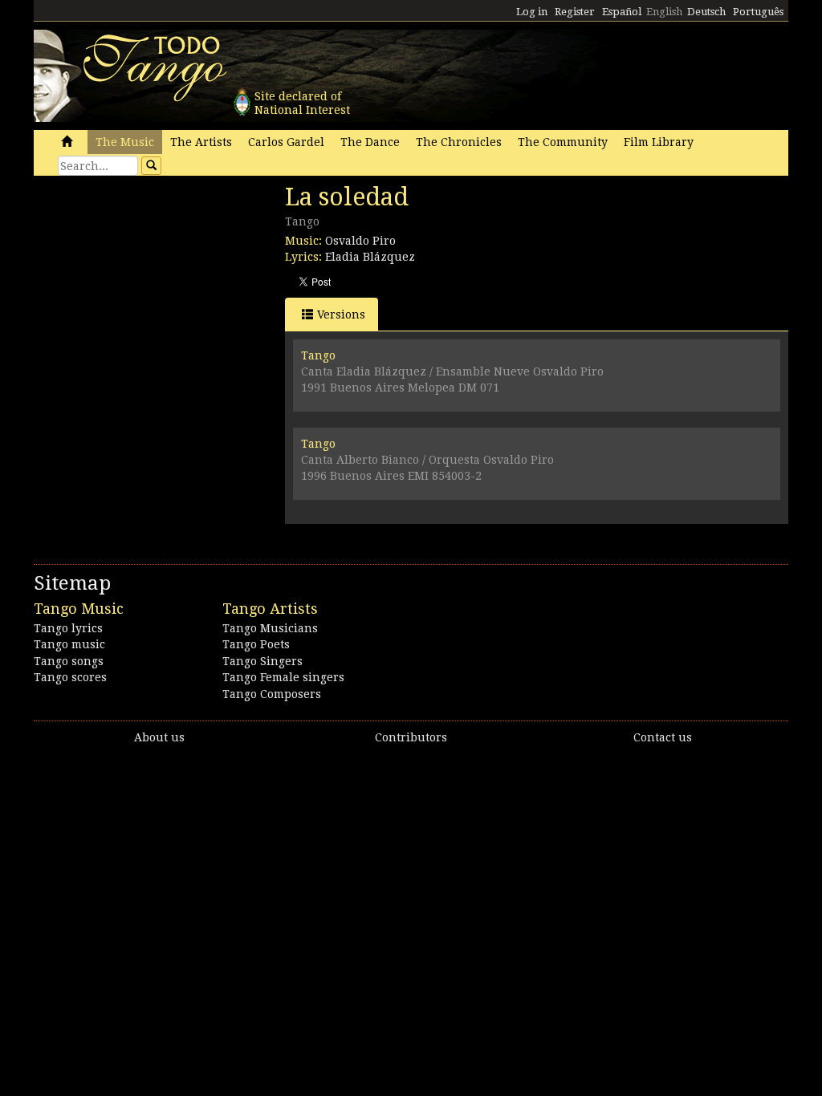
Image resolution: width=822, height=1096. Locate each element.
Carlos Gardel (286, 142)
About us (159, 737)
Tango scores (70, 677)
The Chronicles (459, 142)
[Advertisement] (154, 293)
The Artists (201, 142)
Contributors (411, 737)
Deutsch (706, 12)
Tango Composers (271, 694)
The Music (125, 142)
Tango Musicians (270, 628)
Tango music (69, 644)
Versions (341, 314)
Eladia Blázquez (370, 256)
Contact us (662, 737)
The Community (563, 142)
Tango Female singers (283, 677)
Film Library (659, 142)
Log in (531, 12)
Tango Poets (256, 644)
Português (758, 12)
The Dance (370, 142)
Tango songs (69, 661)
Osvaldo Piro (360, 240)
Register (575, 12)
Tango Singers (262, 661)
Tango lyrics (68, 628)
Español (621, 12)
